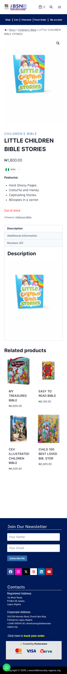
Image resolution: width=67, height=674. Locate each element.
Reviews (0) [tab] (15, 243)
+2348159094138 (16, 623)
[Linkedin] (41, 571)
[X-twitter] (26, 571)
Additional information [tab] (22, 235)
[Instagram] (18, 571)
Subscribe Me (17, 558)
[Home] (5, 29)
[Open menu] (59, 7)
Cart (16, 20)
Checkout (26, 20)
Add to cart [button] (48, 407)
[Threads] (33, 571)
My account (56, 20)
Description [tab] (15, 228)
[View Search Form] (51, 7)
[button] (58, 43)
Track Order (40, 20)
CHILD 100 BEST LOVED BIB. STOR (48, 454)
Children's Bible (20, 134)
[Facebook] (10, 571)
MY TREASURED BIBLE (18, 396)
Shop (7, 20)
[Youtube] (49, 571)
